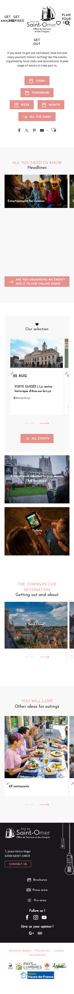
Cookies (59, 950)
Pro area (40, 900)
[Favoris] (59, 23)
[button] (67, 23)
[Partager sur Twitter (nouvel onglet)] (27, 130)
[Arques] (59, 966)
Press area (39, 890)
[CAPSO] (10, 966)
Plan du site (42, 950)
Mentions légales (20, 950)
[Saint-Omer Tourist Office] (41, 19)
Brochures (40, 879)
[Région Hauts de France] (37, 975)
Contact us (18, 864)
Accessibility (37, 955)
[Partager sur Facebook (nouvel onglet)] (19, 130)
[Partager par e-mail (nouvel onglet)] (42, 130)
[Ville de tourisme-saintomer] (47, 966)
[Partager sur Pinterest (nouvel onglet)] (34, 130)
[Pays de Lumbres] (29, 966)
